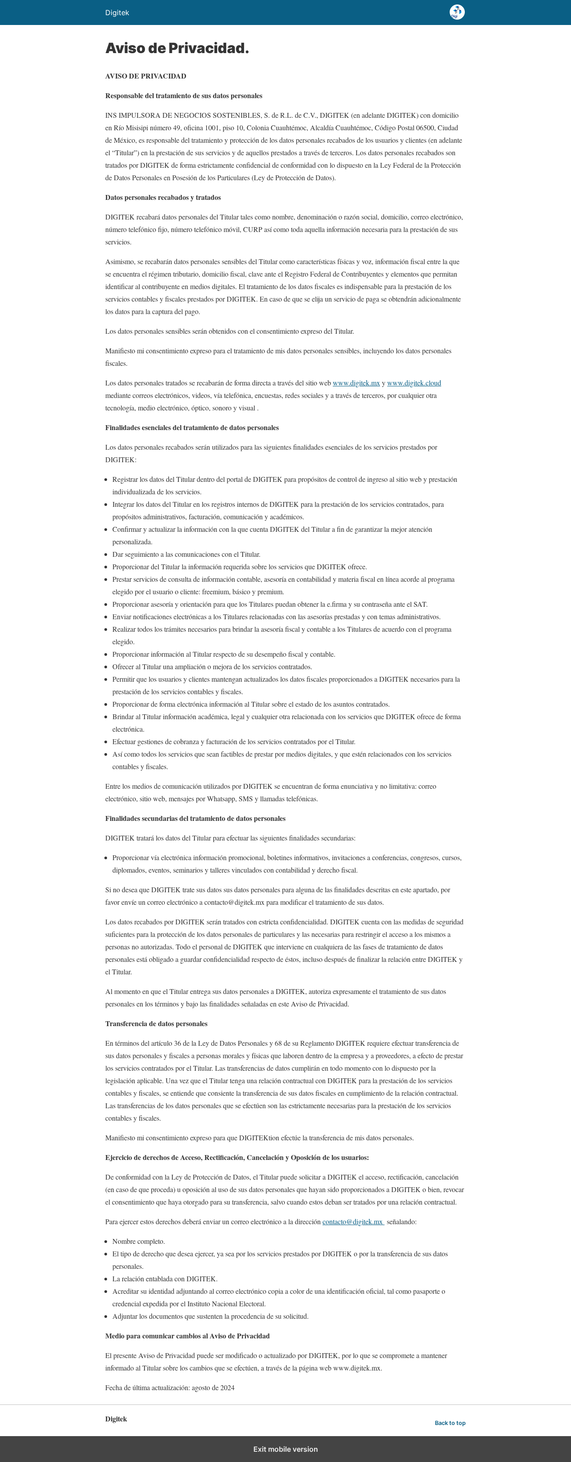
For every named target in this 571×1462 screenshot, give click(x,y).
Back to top (450, 1423)
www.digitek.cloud (414, 382)
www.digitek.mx (356, 382)
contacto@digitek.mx (354, 1221)
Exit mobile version (285, 1449)
